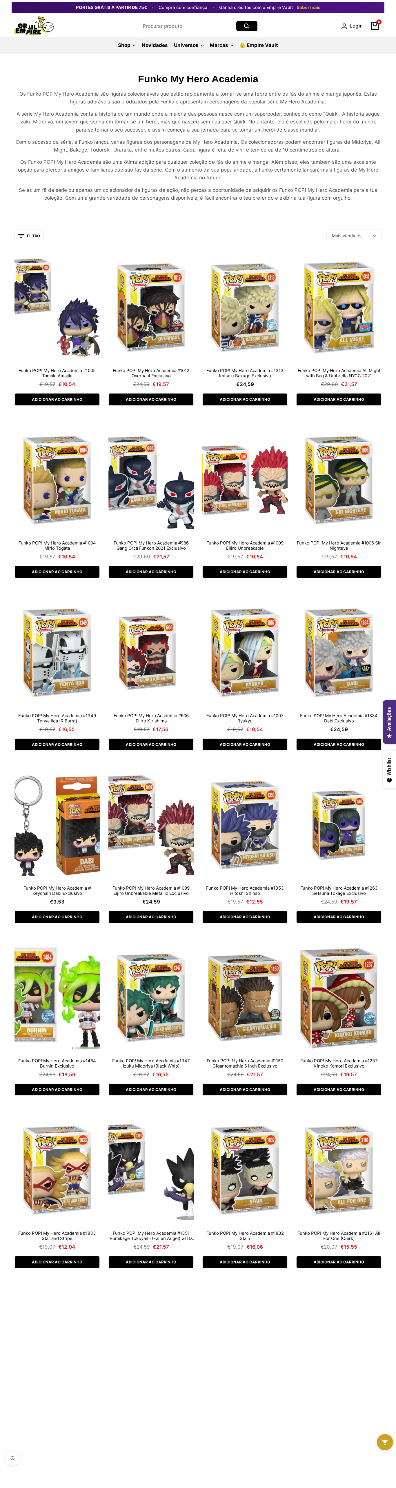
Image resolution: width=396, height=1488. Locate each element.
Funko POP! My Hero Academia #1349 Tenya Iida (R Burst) (57, 718)
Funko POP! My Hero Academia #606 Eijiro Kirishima (151, 718)
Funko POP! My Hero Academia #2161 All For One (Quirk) (338, 1236)
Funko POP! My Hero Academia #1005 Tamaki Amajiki (57, 373)
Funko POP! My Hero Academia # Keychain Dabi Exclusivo (57, 891)
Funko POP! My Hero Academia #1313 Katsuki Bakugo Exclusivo (245, 373)
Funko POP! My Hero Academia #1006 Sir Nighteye (339, 545)
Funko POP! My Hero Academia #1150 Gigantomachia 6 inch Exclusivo (245, 1063)
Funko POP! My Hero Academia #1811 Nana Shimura (151, 1408)
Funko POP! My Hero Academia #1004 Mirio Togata (57, 545)
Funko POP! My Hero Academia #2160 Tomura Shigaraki (57, 1408)
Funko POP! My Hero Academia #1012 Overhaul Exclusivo (151, 373)
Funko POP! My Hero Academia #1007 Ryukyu (245, 718)
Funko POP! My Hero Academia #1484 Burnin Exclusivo (57, 1063)
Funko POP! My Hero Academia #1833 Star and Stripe (57, 1236)
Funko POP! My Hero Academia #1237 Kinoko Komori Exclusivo (339, 1063)
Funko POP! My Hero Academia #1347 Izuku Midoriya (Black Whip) (151, 1063)
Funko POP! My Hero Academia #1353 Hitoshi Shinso (245, 891)
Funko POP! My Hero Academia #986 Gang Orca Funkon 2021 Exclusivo (151, 545)
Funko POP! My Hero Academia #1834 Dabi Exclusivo (339, 718)
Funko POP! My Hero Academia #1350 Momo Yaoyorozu (339, 1408)
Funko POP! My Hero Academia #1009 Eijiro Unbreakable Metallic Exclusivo (151, 891)
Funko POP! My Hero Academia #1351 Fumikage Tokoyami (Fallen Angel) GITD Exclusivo (151, 1236)
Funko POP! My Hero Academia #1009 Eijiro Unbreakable (245, 545)
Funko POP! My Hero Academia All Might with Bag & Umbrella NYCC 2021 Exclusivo (339, 373)
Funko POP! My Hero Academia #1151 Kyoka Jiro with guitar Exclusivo (245, 1408)
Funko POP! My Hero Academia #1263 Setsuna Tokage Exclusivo (339, 891)
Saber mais (308, 7)
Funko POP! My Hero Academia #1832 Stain (245, 1236)
